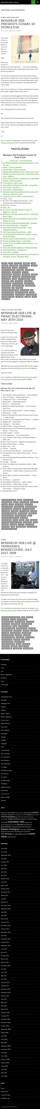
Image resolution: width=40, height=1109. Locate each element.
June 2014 (4, 949)
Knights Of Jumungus (28, 276)
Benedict (26, 263)
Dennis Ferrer (7, 626)
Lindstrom (6, 281)
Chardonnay (14, 265)
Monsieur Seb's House (10, 2)
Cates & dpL (6, 623)
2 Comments (15, 323)
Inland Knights (7, 274)
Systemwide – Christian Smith (13, 189)
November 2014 (5, 939)
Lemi (33, 278)
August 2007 (4, 1066)
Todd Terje (19, 296)
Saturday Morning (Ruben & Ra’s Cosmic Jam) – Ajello (21, 172)
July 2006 (4, 1069)
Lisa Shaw (18, 635)
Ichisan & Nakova (7, 506)
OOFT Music (4, 773)
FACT (2, 747)
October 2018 (5, 888)
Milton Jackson (17, 283)
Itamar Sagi (17, 630)
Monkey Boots (29, 283)
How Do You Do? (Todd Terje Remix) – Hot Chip (19, 239)
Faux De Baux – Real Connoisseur (14, 169)
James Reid (17, 274)
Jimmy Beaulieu (5, 763)
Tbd (27, 520)
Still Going (3, 831)
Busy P (16, 502)
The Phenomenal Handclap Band (12, 522)
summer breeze (10, 831)
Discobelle (4, 733)
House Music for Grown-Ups (22, 817)
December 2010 (5, 989)
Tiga (13, 834)
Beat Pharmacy (22, 619)
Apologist (6, 619)
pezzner (20, 825)
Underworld (17, 648)
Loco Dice (27, 635)
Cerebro (5, 265)
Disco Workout (5, 730)
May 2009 (4, 1042)
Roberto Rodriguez (22, 292)
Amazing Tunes (5, 703)
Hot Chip (25, 272)
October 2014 (5, 942)
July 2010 (4, 999)
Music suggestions (13, 17)
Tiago (35, 522)
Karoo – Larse (7, 198)
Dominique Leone (20, 814)
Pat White (4, 777)
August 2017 (4, 895)
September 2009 (6, 1029)
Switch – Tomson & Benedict (12, 167)
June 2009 (4, 1039)
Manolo (35, 819)
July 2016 (4, 912)
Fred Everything (22, 628)
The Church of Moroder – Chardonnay (15, 225)
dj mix (14, 814)
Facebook (4, 743)
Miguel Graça (7, 283)
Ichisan (31, 817)
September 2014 (6, 945)
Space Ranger (20, 294)
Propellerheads (5, 780)
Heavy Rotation (5, 753)
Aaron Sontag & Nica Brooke (11, 617)
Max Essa (33, 511)
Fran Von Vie (29, 270)
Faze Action (19, 504)
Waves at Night (5, 797)
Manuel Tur (28, 281)
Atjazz (13, 619)
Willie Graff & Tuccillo (9, 528)
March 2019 (4, 885)
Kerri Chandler (15, 632)
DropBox (3, 740)
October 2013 (5, 955)
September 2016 (6, 909)
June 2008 (4, 1056)
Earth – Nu (6, 207)
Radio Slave (21, 827)
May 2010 (4, 1002)
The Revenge (27, 522)
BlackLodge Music (6, 717)
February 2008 (5, 1059)
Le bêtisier (4, 767)
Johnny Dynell (19, 506)
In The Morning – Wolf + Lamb (13, 183)
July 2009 (4, 1036)
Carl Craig (34, 502)
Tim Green (13, 524)
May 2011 (4, 975)
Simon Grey (6, 646)
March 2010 (4, 1009)
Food (2, 668)
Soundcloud (4, 790)
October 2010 (5, 996)
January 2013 (5, 962)
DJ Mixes (3, 17)
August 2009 (4, 1032)
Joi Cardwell (6, 276)
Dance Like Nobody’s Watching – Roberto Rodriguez (20, 247)
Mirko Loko (32, 513)
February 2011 (5, 982)
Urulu (34, 296)
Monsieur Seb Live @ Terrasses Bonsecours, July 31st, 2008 (18, 548)
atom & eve (18, 263)
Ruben (32, 292)
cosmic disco (27, 812)
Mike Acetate (30, 637)
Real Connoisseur (8, 292)
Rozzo (15, 520)
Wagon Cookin (28, 648)
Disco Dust (4, 727)
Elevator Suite (23, 626)
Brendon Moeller (8, 621)
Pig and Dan (25, 639)
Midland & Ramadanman (9, 513)
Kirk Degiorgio (7, 508)
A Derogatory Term (6, 697)
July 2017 (4, 899)
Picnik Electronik (28, 824)
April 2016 (4, 915)
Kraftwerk (17, 508)
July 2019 (4, 882)
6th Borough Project (9, 499)
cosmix (15, 267)
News (2, 681)
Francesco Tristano (9, 628)
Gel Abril (32, 628)
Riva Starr (24, 517)
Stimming (14, 646)
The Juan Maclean (25, 831)
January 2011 (5, 986)
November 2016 (5, 905)
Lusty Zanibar (24, 511)
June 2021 (4, 865)
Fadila (11, 504)
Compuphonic (6, 267)
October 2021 (5, 862)
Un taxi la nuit (5, 794)
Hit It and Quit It (5, 757)
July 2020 (4, 872)
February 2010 (5, 1012)
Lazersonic (6, 511)
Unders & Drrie (7, 648)
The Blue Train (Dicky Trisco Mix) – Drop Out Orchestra (21, 174)
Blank (20, 499)
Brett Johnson (20, 621)
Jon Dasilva (16, 276)
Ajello (5, 263)
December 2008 (5, 1046)
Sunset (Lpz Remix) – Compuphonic (15, 250)
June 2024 (4, 852)
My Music (4, 678)
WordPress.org (5, 1098)
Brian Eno (4, 812)
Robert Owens (7, 520)
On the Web (4, 684)
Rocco (19, 644)
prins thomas (5, 827)
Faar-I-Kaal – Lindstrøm (10, 252)
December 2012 (5, 965)
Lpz (12, 281)
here (22, 140)
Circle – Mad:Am (8, 176)
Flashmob (20, 270)
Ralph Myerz (28, 827)
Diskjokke (10, 814)
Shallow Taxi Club (8, 294)
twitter (4, 836)
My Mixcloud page (6, 770)
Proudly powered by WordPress (9, 1106)
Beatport (3, 710)
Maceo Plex (19, 281)
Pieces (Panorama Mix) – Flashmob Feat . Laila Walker (21, 178)
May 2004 (4, 1072)
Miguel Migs (20, 637)
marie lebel (4, 822)
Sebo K (22, 520)
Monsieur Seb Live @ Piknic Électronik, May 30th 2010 (18, 316)
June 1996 (4, 1076)
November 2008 (5, 1049)
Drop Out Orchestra (9, 270)
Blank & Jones (28, 499)
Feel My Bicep (5, 750)
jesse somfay (4, 819)
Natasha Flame (30, 285)
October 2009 (5, 1026)
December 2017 (5, 892)
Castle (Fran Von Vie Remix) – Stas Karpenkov (18, 196)
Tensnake (34, 520)
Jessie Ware (26, 274)
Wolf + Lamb (6, 299)
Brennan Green (7, 502)
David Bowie (4, 814)
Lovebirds (15, 511)
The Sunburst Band (8, 296)
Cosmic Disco (5, 720)
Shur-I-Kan (26, 644)
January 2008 (5, 1062)
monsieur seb (6, 285)
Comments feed (5, 1095)
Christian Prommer (18, 812)
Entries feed (4, 1091)
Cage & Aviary (24, 502)
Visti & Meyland (32, 526)
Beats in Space (5, 713)
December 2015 (5, 925)
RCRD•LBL (4, 784)
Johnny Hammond (31, 506)
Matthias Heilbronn (8, 637)
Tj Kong (21, 524)
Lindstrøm (23, 819)
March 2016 (4, 919)
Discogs (3, 737)
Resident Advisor (6, 787)
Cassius (5, 504)
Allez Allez (4, 700)
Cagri (33, 263)
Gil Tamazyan (6, 272)
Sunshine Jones (23, 646)
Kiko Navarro (27, 632)
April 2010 (4, 1006)
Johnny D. (34, 630)
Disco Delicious (5, 723)
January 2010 (5, 1016)
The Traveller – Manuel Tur (12, 187)
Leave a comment (16, 31)
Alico (10, 263)
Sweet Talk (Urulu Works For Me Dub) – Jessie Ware (20, 185)
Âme (23, 617)
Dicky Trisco (23, 267)
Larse (14, 278)
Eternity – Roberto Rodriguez (12, 181)
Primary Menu (38, 2)
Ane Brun (29, 617)
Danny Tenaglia (26, 623)
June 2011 (4, 972)
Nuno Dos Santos (21, 515)
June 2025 (4, 848)
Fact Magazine (28, 814)
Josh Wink (5, 632)
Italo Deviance (5, 760)
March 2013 (4, 959)
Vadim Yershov (21, 526)
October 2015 (5, 929)
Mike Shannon (23, 513)
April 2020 (4, 875)
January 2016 (5, 922)
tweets (32, 833)
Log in (3, 1088)
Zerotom (3, 800)
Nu (13, 287)
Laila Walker (6, 278)
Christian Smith (24, 265)
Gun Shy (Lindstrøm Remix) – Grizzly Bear (17, 241)
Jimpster (34, 274)
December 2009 (5, 1019)
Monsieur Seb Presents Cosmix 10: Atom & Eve (18, 24)
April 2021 (4, 868)
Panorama (19, 287)
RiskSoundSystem (8, 641)
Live (8, 310)
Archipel (3, 707)
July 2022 (4, 858)
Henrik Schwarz (7, 630)
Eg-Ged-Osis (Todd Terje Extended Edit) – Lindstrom (20, 223)
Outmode (17, 639)
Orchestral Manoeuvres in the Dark (9, 824)
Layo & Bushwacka (24, 278)
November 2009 (5, 1022)
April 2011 (4, 979)
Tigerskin (5, 524)
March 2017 (4, 902)
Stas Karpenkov (31, 294)
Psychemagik (25, 290)
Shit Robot (30, 829)
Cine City (34, 265)
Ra (32, 290)
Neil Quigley (6, 287)
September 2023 (6, 855)
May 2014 (4, 952)
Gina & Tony (28, 504)
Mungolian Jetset (18, 285)
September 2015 (6, 932)
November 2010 (5, 992)
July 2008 (4, 1052)
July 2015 (4, 935)
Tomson (27, 296)
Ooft (29, 515)
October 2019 (5, 878)
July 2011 (4, 969)
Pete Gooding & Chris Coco (10, 517)
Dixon (15, 626)
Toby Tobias (29, 524)
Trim (13, 526)
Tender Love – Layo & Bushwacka (21, 160)
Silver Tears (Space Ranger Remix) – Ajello (17, 232)
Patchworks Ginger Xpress (10, 290)
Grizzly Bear (16, 272)
